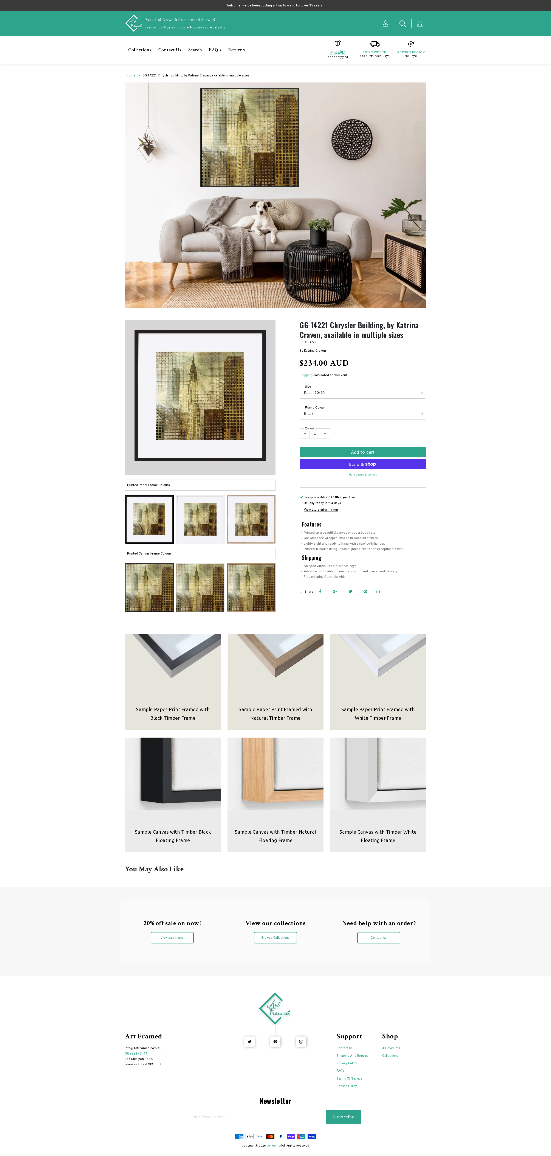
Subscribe (343, 1117)
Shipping (306, 375)
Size (308, 386)
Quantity (311, 428)
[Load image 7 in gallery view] (251, 587)
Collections (390, 1055)
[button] (403, 23)
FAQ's (341, 1070)
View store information (321, 509)
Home (131, 75)
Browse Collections (276, 937)
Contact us (379, 937)
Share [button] (309, 591)
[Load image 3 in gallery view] (251, 519)
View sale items (172, 937)
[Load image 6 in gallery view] (200, 587)
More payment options (363, 474)
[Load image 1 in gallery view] (149, 519)
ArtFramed (274, 1145)
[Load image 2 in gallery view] (200, 519)
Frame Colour (315, 407)
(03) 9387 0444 (136, 1053)
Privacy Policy (347, 1063)
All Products (391, 1048)
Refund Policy (347, 1086)
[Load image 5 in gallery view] (149, 587)
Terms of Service (349, 1078)
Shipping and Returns (353, 1055)
